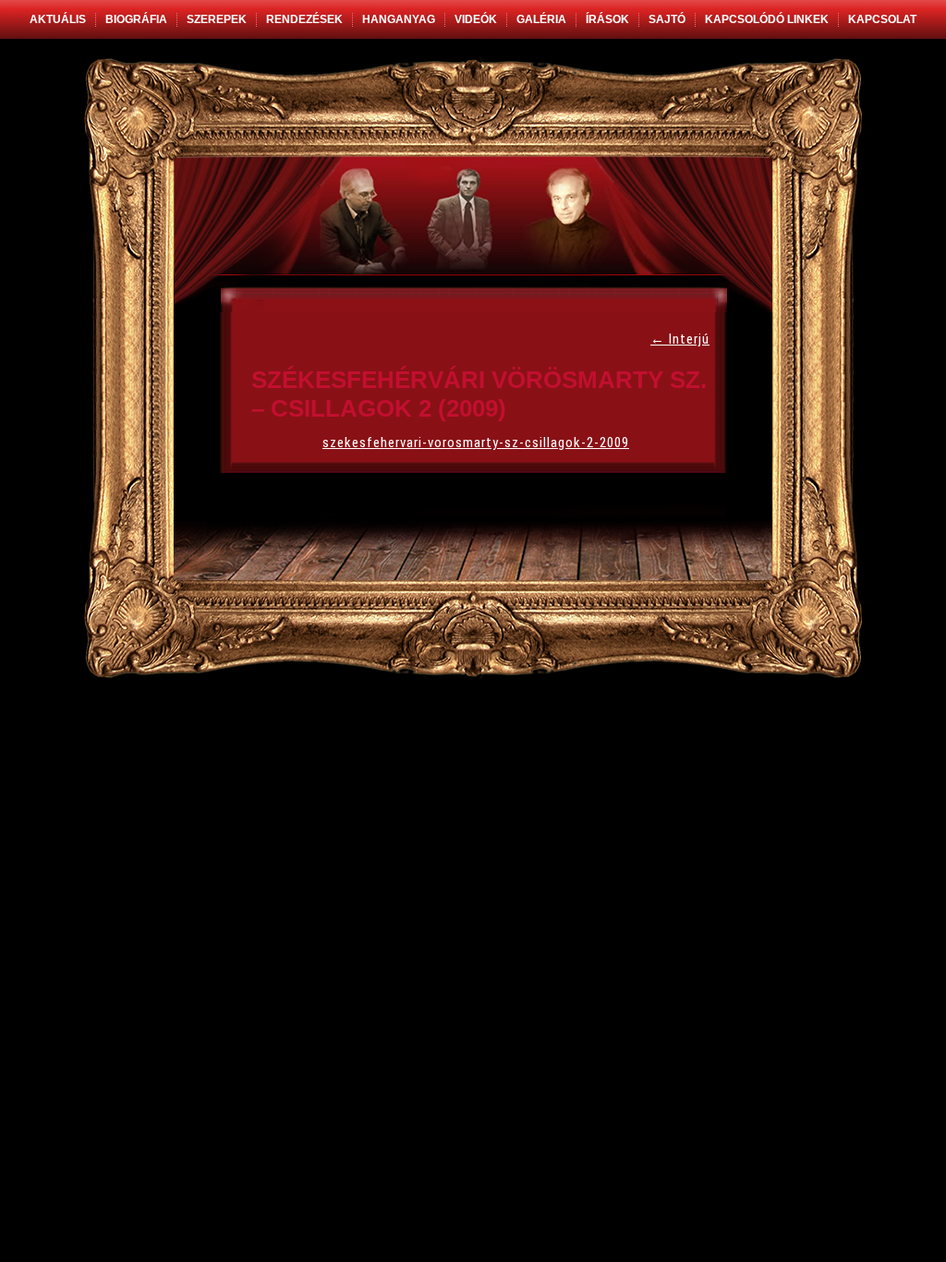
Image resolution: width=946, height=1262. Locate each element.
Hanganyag (398, 19)
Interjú (680, 339)
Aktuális (58, 19)
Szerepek (217, 19)
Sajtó (667, 19)
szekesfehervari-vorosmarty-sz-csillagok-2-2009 (475, 442)
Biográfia (136, 19)
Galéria (541, 19)
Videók (476, 19)
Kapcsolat (882, 19)
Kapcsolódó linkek (767, 19)
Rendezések (304, 19)
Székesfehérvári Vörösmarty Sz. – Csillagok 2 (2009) (479, 394)
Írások (607, 19)
